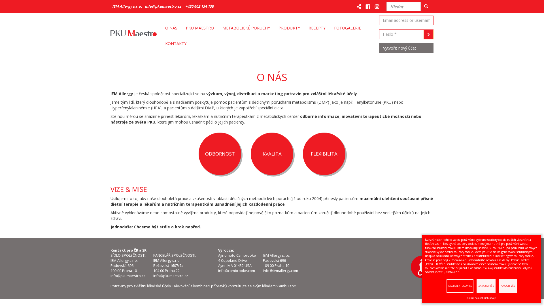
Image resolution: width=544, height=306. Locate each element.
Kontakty (175, 43)
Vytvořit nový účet (399, 48)
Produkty (289, 28)
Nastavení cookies (460, 285)
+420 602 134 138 (199, 6)
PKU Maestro (200, 28)
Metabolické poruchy (246, 28)
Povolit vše (507, 285)
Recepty (317, 28)
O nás (171, 28)
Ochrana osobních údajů (482, 297)
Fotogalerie (347, 28)
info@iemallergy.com (280, 270)
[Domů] (135, 35)
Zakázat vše (486, 285)
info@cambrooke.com (236, 270)
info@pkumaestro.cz (163, 6)
